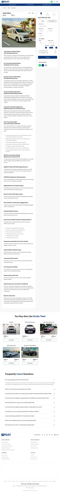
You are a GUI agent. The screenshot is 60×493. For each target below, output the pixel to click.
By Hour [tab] (42, 21)
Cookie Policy (34, 481)
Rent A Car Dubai (4, 442)
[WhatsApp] (39, 65)
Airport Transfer (4, 455)
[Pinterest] (49, 435)
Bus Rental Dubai (34, 442)
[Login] (54, 2)
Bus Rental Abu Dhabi (35, 444)
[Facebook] (42, 435)
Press (50, 481)
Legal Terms (54, 481)
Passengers (47, 45)
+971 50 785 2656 (30, 487)
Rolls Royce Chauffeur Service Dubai (8, 449)
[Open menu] (57, 2)
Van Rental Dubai (4, 457)
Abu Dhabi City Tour (34, 447)
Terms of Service (22, 481)
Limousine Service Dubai (5, 444)
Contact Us (13, 481)
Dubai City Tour (33, 446)
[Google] (52, 435)
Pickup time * (50, 28)
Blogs (17, 481)
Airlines (40, 40)
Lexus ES (32, 455)
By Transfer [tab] (52, 21)
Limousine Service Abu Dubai (6, 446)
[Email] (46, 65)
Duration (41, 33)
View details (11, 340)
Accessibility (40, 481)
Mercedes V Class (34, 458)
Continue (48, 57)
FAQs (9, 481)
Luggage (52, 45)
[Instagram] (47, 435)
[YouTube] (44, 435)
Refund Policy (45, 481)
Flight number (50, 40)
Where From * (41, 24)
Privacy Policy (28, 481)
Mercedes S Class (34, 457)
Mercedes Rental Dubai (5, 447)
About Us (5, 481)
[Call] (43, 65)
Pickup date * (41, 28)
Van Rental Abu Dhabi (5, 458)
